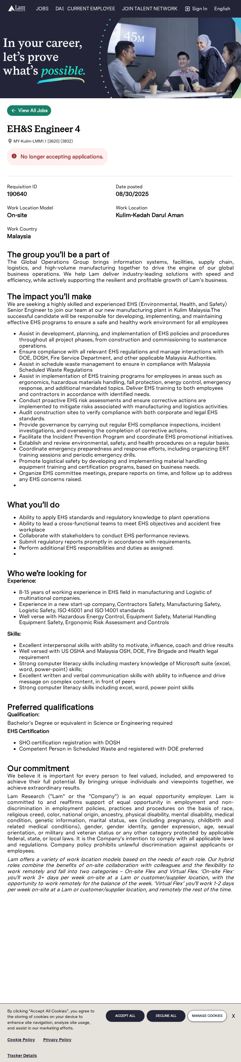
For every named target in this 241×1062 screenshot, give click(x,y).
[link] (17, 9)
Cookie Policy (21, 1039)
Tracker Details (22, 1055)
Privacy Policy (57, 1039)
